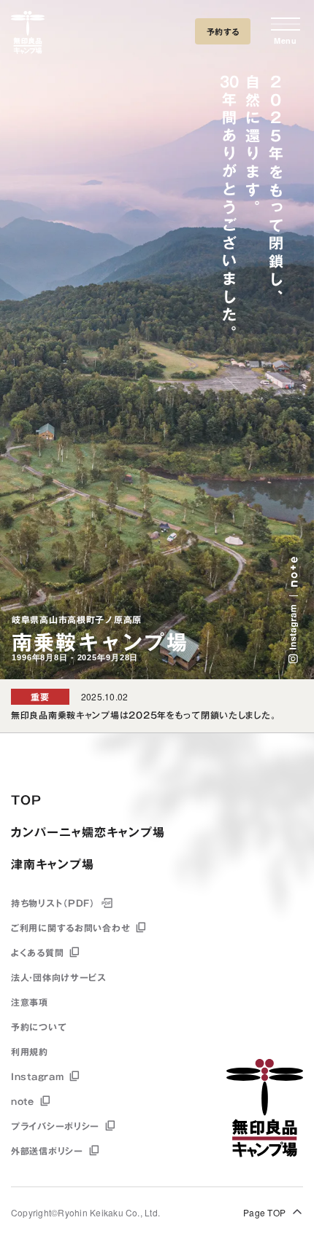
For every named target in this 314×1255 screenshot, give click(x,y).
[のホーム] (28, 35)
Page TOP (264, 1212)
